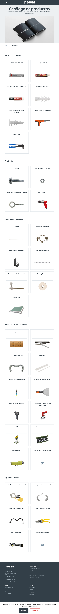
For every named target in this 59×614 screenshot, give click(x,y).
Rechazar (35, 611)
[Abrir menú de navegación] (6, 2)
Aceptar (24, 611)
